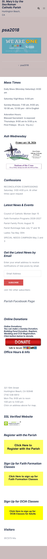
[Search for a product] (39, 8)
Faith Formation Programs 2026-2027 (22, 218)
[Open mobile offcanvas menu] (44, 8)
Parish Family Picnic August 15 (19, 223)
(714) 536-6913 (11, 394)
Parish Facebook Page (19, 301)
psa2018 (24, 65)
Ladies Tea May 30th (14, 232)
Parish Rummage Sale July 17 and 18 (22, 228)
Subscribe (13, 282)
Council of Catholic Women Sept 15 (21, 213)
